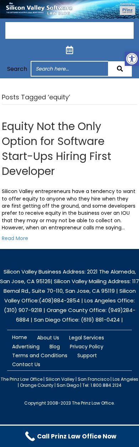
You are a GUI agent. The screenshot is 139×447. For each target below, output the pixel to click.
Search (17, 69)
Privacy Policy (86, 346)
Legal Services (86, 337)
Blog (55, 346)
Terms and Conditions (39, 355)
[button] (120, 69)
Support (87, 355)
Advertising (26, 346)
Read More (15, 238)
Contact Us (26, 364)
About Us (48, 337)
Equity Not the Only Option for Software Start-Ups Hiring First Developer (56, 149)
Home (19, 337)
